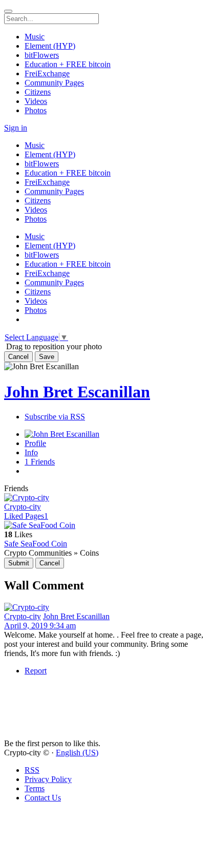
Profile (35, 443)
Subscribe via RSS (55, 416)
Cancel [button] (18, 357)
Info (31, 452)
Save (46, 357)
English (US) (77, 752)
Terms (35, 788)
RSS (32, 770)
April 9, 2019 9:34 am (40, 625)
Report (36, 670)
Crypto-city (22, 506)
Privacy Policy (48, 779)
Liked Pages (26, 516)
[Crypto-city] (105, 497)
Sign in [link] (15, 127)
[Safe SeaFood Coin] (105, 525)
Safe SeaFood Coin (35, 543)
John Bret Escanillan (77, 392)
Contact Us (43, 797)
